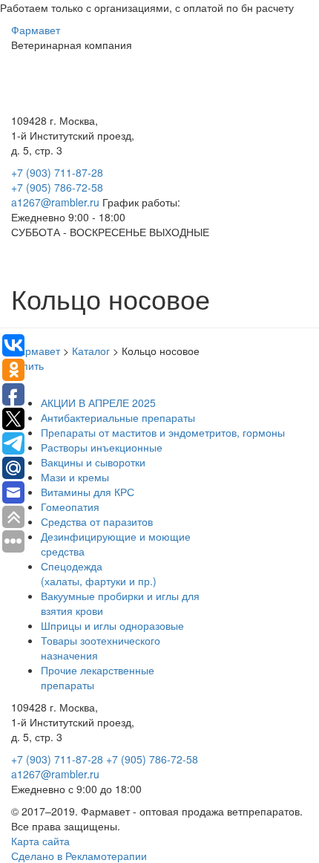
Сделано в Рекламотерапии (79, 855)
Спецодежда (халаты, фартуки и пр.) (99, 573)
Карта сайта (40, 840)
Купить (27, 365)
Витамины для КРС (87, 491)
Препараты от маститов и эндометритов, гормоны (163, 432)
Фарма (35, 29)
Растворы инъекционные (101, 447)
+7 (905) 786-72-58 (57, 187)
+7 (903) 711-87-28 (57, 172)
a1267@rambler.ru (56, 202)
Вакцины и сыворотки (93, 462)
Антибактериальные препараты (118, 417)
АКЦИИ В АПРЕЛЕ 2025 (98, 402)
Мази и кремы (75, 476)
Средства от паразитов (97, 521)
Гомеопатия (70, 506)
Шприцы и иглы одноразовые (112, 625)
